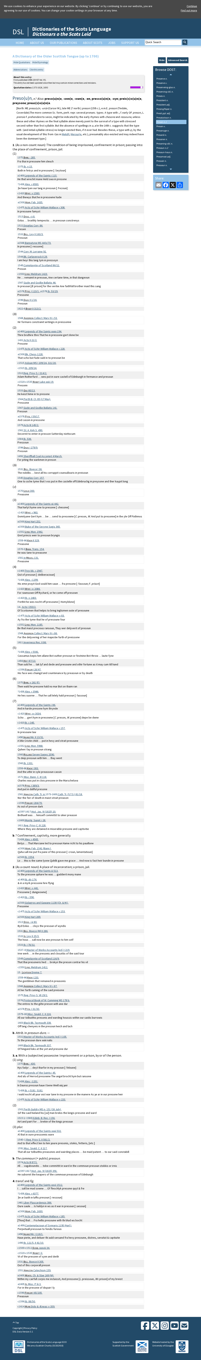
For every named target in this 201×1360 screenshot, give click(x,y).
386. (38, 1202)
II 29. (36, 256)
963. (31, 512)
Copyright (18, 1328)
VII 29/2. (36, 995)
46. (40, 282)
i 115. (41, 175)
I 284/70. (33, 803)
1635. (34, 202)
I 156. (44, 1118)
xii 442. (42, 504)
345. (30, 722)
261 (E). (32, 682)
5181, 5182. (34, 1090)
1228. (34, 354)
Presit (163, 113)
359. (40, 1306)
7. (32, 972)
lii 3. (33, 1284)
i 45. (40, 1072)
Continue (192, 6)
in (35, 794)
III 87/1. (30, 1162)
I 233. (33, 977)
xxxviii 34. (41, 1248)
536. (28, 439)
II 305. (34, 1261)
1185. (34, 624)
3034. (33, 713)
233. (45, 1099)
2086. (32, 589)
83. (45, 615)
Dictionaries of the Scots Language (71, 31)
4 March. (43, 456)
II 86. (35, 642)
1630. (34, 1211)
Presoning (164, 143)
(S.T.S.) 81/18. (70, 794)
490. (33, 430)
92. (35, 251)
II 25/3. (31, 936)
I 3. (38, 1253)
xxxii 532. (43, 1131)
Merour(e (76, 134)
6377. (32, 1193)
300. (29, 491)
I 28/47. (33, 669)
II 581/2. (38, 1139)
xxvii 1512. (44, 1185)
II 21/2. (30, 340)
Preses (160, 95)
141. (40, 408)
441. (32, 888)
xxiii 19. (43, 382)
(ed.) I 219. (48, 950)
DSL (18, 31)
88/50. (30, 1301)
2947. (34, 570)
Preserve (161, 78)
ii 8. (29, 216)
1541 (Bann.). (38, 848)
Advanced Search (177, 60)
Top (17, 1322)
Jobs (111, 43)
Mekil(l (65, 134)
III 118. (35, 777)
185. (45, 1216)
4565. (32, 839)
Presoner (161, 139)
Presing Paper (164, 108)
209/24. (31, 368)
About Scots (92, 43)
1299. (31, 580)
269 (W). (39, 1275)
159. (37, 1270)
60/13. (29, 390)
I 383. (33, 768)
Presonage (162, 130)
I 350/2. (29, 607)
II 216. (39, 1014)
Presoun (162, 147)
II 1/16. (30, 300)
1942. (34, 531)
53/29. (53, 291)
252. (33, 521)
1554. (29, 857)
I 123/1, (32, 291)
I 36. (33, 469)
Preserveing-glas (165, 87)
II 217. (35, 1148)
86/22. (42, 265)
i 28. (35, 820)
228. (45, 348)
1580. (32, 193)
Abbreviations (20, 69)
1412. (36, 967)
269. (33, 917)
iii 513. (41, 871)
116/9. (41, 958)
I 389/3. (32, 785)
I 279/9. (31, 447)
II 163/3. (33, 234)
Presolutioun (163, 117)
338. (37, 1022)
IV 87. (40, 986)
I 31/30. (32, 1009)
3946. (32, 691)
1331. (28, 763)
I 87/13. (30, 661)
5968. (34, 746)
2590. (39, 754)
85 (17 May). (37, 399)
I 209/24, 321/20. (40, 363)
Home (20, 43)
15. (28, 166)
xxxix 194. (43, 331)
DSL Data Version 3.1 (23, 1331)
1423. (36, 274)
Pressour (161, 165)
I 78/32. (29, 945)
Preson (161, 121)
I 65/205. (33, 1292)
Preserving (164, 91)
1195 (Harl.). (48, 1225)
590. (29, 897)
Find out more (189, 10)
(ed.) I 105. (45, 1036)
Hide (161, 60)
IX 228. (35, 825)
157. (34, 478)
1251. (31, 1081)
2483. (31, 598)
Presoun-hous (164, 152)
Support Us (130, 43)
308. (45, 207)
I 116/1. (33, 1234)
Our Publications (63, 43)
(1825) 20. (43, 811)
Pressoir (161, 160)
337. (37, 1045)
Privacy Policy (30, 1328)
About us (37, 43)
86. (33, 225)
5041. (32, 652)
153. (45, 911)
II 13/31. (34, 737)
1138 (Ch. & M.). (47, 902)
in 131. (31, 557)
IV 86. (41, 633)
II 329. (33, 540)
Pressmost (163, 156)
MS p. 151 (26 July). (42, 1109)
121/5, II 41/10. (34, 1242)
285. (30, 157)
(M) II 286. (36, 931)
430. (30, 1063)
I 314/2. (35, 373)
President (162, 100)
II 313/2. (33, 308)
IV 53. (41, 318)
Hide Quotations (22, 62)
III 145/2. (31, 425)
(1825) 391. (44, 1171)
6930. (32, 184)
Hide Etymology (40, 62)
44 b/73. (38, 243)
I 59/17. (32, 416)
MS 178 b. (47, 1000)
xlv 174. (31, 879)
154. (35, 549)
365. (42, 526)
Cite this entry (36, 69)
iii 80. (30, 922)
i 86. (40, 705)
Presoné (161, 134)
